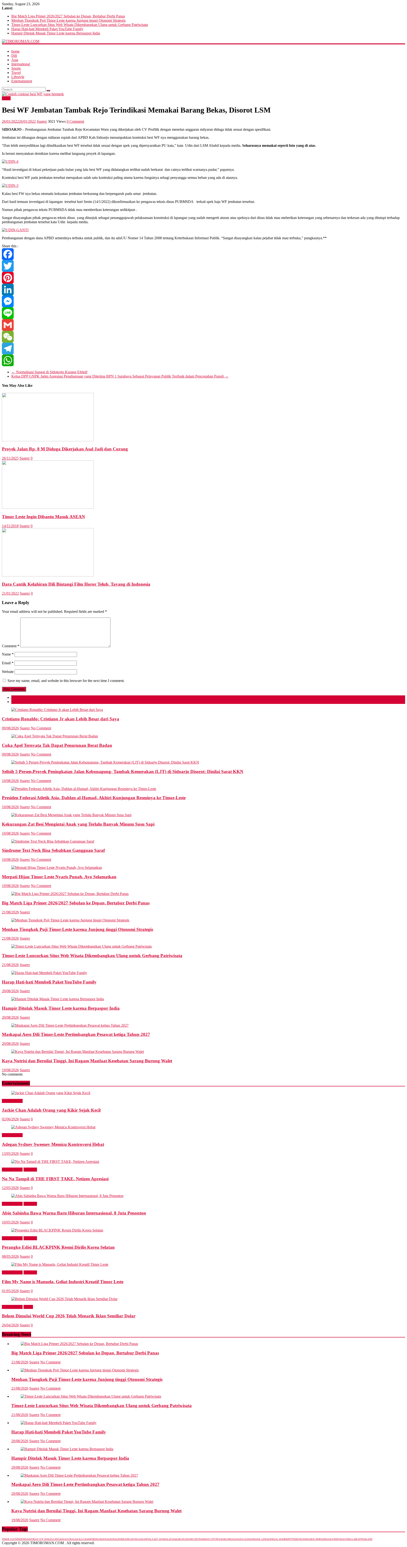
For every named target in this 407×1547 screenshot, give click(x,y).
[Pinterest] (203, 278)
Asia (14, 60)
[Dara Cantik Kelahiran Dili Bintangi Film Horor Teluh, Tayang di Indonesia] (48, 575)
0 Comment (75, 121)
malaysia (169, 1539)
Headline (30, 1170)
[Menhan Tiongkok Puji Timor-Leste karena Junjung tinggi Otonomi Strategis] (70, 920)
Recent (16, 702)
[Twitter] (203, 266)
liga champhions (88, 1539)
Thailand (366, 1539)
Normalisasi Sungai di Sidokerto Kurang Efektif (49, 372)
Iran (358, 1539)
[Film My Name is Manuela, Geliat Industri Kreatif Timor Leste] (59, 1264)
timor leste (9, 1539)
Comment (10, 646)
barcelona (182, 1539)
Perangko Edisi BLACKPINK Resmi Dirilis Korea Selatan (58, 1247)
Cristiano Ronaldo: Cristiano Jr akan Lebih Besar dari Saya (60, 718)
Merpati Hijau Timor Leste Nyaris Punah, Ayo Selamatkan (59, 876)
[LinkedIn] (203, 289)
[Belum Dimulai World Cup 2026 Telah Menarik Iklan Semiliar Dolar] (64, 1299)
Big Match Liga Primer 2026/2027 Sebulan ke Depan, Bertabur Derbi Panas (68, 16)
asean (143, 1539)
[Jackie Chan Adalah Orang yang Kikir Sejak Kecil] (50, 1093)
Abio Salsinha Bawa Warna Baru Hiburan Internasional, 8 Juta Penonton (74, 1213)
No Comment (41, 728)
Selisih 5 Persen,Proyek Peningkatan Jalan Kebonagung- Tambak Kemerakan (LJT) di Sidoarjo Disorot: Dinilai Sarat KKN (122, 771)
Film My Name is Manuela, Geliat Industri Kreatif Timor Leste (62, 1281)
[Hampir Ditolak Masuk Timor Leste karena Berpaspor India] (57, 999)
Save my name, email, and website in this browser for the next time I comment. (66, 681)
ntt (290, 1539)
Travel (16, 73)
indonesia (23, 1539)
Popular (17, 697)
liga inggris (56, 1539)
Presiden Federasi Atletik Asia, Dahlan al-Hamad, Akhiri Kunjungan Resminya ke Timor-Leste (94, 797)
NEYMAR (221, 1539)
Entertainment (21, 81)
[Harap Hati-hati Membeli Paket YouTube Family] (49, 973)
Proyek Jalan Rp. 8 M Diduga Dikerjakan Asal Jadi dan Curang (65, 448)
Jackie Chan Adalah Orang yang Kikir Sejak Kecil (51, 1110)
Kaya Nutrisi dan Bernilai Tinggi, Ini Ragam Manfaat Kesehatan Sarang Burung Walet (87, 1060)
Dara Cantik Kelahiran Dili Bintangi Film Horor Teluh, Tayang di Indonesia (76, 584)
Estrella (349, 1539)
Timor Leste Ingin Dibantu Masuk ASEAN (43, 516)
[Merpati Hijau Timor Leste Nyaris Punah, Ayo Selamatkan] (56, 868)
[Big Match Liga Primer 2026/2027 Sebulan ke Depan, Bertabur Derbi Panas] (70, 894)
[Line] (203, 313)
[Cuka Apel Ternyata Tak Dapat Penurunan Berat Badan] (54, 736)
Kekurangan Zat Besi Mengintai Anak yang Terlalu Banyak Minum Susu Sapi (78, 824)
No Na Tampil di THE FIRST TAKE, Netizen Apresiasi (55, 1178)
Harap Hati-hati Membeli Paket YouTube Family (47, 29)
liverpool (336, 1539)
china (229, 1539)
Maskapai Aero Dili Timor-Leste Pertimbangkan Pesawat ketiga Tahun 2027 (76, 1034)
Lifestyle (17, 77)
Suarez (42, 121)
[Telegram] (203, 348)
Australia (70, 1539)
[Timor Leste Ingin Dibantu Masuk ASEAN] (48, 507)
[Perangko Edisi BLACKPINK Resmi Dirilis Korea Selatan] (57, 1230)
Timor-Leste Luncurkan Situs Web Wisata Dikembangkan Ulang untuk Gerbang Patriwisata (79, 25)
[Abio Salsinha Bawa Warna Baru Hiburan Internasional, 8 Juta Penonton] (67, 1196)
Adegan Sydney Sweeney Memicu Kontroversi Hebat (53, 1144)
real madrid (280, 1539)
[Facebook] (203, 254)
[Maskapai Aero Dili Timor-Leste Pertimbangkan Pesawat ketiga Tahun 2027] (70, 1025)
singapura (132, 1539)
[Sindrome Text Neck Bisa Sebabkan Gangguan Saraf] (52, 841)
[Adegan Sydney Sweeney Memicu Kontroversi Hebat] (53, 1127)
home (15, 51)
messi (326, 1539)
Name (8, 654)
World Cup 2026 (39, 1539)
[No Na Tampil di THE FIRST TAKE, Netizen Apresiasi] (55, 1162)
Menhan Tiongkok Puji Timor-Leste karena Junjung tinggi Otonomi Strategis (68, 20)
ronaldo (115, 1539)
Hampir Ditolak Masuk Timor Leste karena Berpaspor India (55, 33)
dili (123, 1539)
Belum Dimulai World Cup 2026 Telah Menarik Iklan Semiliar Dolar (68, 1315)
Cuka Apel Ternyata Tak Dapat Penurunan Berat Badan (57, 745)
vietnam (199, 1539)
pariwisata (299, 1539)
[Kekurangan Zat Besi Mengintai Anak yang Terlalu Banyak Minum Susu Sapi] (71, 815)
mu (192, 1539)
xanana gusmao (243, 1539)
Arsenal (104, 1539)
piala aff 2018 (155, 1539)
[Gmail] (203, 325)
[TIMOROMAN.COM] (20, 41)
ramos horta (314, 1539)
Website (8, 672)
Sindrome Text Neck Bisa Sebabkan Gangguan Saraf (53, 850)
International (20, 64)
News (6, 98)
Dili (14, 56)
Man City (210, 1539)
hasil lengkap (263, 1539)
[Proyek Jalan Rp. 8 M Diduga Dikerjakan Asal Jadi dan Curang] (48, 440)
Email (7, 663)
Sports (16, 68)
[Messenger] (203, 301)
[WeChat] (203, 337)
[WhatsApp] (203, 360)
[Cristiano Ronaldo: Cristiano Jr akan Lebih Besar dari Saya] (57, 710)
